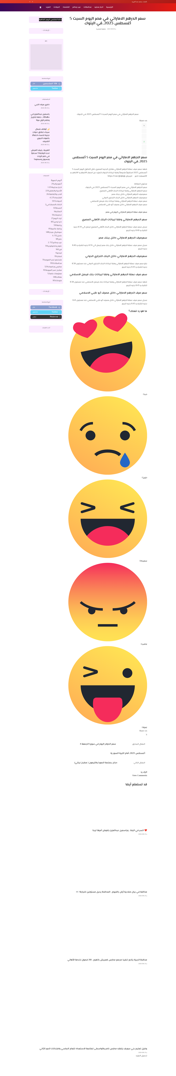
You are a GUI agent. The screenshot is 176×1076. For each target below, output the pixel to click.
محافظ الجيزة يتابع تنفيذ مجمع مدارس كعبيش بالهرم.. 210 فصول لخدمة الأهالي (107, 960)
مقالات (57, 277)
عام (59, 239)
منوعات (57, 280)
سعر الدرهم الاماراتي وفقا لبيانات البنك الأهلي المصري (123, 190)
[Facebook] (32, 1)
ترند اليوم (56, 218)
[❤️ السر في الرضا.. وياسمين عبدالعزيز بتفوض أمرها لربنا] (118, 808)
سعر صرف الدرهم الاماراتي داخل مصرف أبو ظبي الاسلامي (122, 204)
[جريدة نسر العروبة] (135, 7)
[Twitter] (31, 1)
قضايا (58, 256)
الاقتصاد (56, 197)
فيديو (59, 253)
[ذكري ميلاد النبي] (57, 106)
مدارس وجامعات (53, 266)
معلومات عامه (55, 273)
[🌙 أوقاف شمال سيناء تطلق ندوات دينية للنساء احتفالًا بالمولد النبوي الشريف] (57, 137)
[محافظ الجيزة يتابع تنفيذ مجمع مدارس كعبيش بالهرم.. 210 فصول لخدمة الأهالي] (106, 928)
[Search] (30, 7)
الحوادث (57, 201)
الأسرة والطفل (54, 190)
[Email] (144, 152)
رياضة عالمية (55, 228)
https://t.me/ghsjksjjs (116, 176)
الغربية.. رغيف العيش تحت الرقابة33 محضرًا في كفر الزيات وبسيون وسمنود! (40, 155)
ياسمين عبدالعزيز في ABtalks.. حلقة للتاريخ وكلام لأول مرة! (40, 117)
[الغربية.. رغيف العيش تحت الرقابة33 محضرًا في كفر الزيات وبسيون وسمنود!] (57, 156)
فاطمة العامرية (101, 29)
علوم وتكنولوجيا (53, 246)
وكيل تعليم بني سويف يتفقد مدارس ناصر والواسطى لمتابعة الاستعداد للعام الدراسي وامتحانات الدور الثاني (93, 1049)
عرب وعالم (55, 242)
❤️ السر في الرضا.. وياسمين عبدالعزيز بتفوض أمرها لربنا (119, 830)
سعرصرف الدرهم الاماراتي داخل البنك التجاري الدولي (124, 197)
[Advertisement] (46, 57)
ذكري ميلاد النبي (42, 104)
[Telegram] (144, 147)
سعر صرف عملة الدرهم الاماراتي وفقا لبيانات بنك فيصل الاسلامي (118, 201)
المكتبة (58, 211)
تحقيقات (57, 215)
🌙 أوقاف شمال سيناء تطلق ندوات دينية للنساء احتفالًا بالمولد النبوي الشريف (41, 135)
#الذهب (75, 172)
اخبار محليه (55, 187)
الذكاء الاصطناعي (53, 204)
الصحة (57, 208)
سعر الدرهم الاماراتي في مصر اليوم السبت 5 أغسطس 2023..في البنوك (116, 187)
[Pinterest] (144, 136)
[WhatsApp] (144, 141)
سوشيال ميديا (54, 232)
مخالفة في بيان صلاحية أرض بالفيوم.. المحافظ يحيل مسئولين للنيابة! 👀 (111, 892)
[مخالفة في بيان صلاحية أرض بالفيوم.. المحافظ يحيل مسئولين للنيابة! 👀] (110, 863)
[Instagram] (30, 1)
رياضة (58, 225)
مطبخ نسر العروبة (52, 270)
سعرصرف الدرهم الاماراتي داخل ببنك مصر (129, 194)
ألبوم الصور (56, 180)
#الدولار (84, 172)
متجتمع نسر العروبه (52, 260)
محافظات (56, 263)
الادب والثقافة (54, 194)
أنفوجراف (56, 184)
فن (59, 249)
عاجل (57, 235)
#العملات (143, 176)
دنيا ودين (56, 222)
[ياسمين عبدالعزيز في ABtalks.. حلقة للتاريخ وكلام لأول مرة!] (57, 119)
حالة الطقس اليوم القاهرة (50, 19)
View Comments (139, 775)
